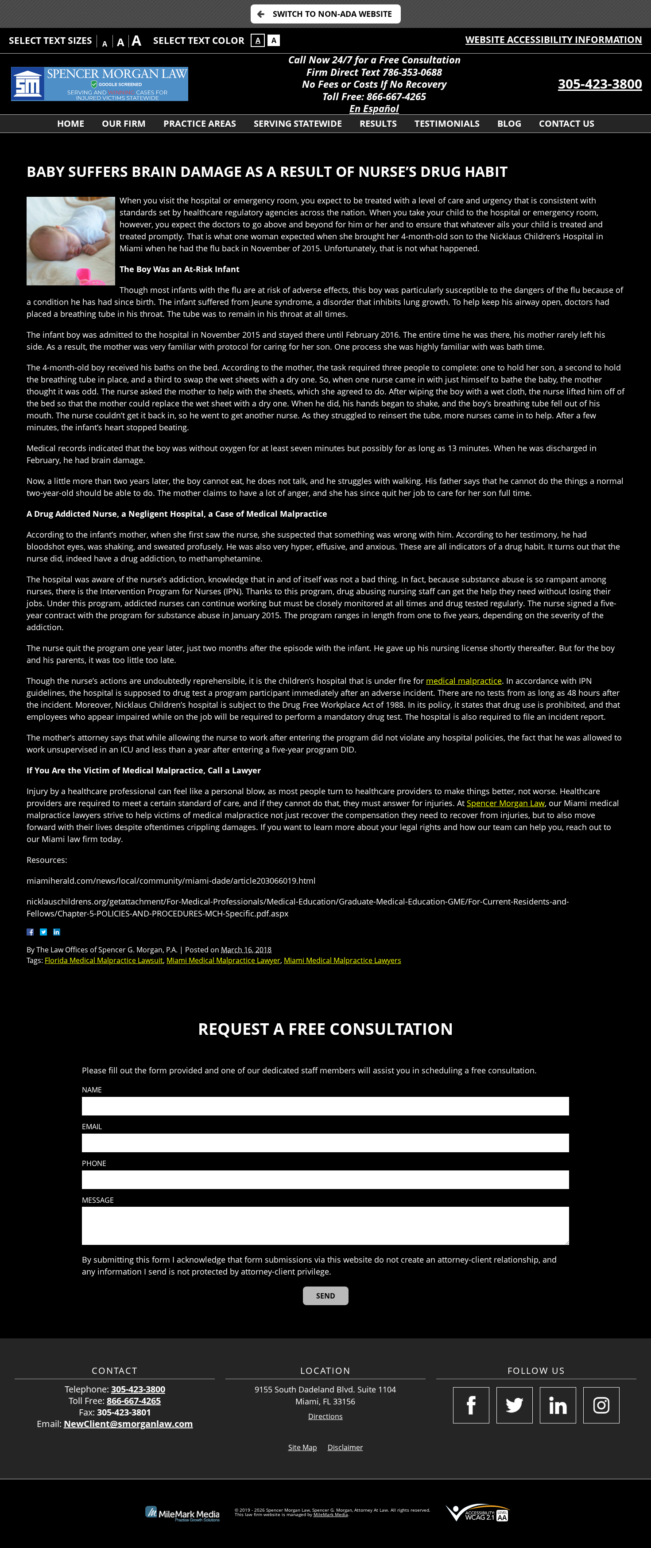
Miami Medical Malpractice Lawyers (342, 960)
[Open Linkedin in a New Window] (558, 1405)
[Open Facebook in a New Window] (471, 1405)
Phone (94, 1163)
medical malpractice (464, 680)
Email (92, 1126)
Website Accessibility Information (553, 39)
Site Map (302, 1447)
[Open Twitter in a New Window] (514, 1405)
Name (92, 1090)
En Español (374, 108)
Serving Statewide (298, 123)
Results (378, 123)
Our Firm (124, 123)
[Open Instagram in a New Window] (601, 1405)
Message (98, 1200)
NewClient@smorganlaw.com (128, 1424)
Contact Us (566, 123)
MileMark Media (331, 1514)
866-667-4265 (134, 1401)
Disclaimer (345, 1447)
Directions (325, 1416)
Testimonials (447, 123)
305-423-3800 (600, 83)
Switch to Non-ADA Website (332, 13)
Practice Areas (199, 123)
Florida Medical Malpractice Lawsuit (104, 960)
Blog (509, 123)
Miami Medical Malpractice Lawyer (223, 960)
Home (70, 123)
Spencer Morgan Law (506, 803)
